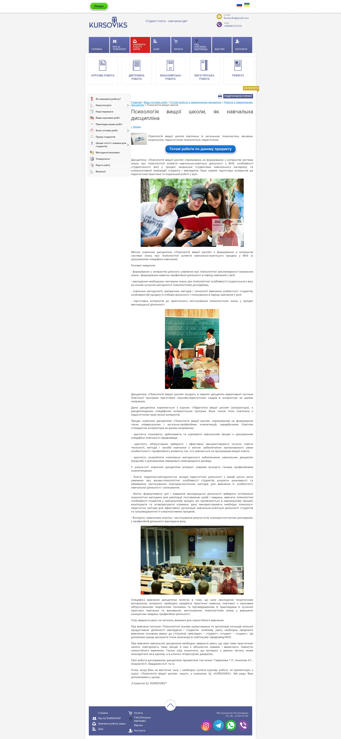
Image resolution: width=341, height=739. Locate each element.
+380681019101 (233, 24)
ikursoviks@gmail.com (236, 18)
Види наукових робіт (108, 117)
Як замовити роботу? (108, 99)
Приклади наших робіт (109, 124)
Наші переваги (104, 111)
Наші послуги (103, 105)
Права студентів (105, 136)
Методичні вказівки (108, 152)
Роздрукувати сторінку (238, 96)
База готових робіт (107, 130)
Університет (103, 158)
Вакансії (101, 171)
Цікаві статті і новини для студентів (111, 145)
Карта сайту (103, 165)
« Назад (136, 126)
